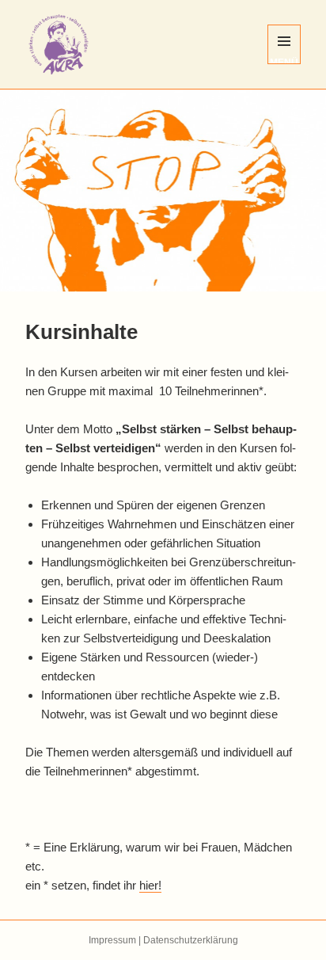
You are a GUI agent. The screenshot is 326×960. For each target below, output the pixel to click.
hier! (150, 885)
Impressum (112, 940)
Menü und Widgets (284, 60)
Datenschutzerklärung (190, 940)
